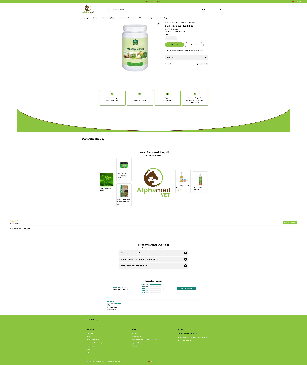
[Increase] (175, 38)
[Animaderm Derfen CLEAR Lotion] (200, 179)
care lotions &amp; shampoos (95, 343)
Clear (202, 9)
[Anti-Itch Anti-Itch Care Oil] (183, 177)
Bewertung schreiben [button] (186, 288)
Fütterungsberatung (92, 346)
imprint (134, 333)
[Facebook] (170, 64)
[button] (145, 284)
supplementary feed (93, 339)
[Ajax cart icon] (220, 9)
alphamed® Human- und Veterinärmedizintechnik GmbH (106, 361)
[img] (110, 301)
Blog (88, 352)
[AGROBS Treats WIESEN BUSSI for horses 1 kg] (124, 191)
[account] (223, 9)
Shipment (135, 346)
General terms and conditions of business (144, 339)
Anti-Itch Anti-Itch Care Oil (182, 186)
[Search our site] (110, 9)
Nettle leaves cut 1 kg (105, 188)
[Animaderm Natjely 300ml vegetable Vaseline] (124, 165)
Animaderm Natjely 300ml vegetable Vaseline (122, 175)
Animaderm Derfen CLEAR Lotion (198, 188)
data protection (136, 336)
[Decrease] (167, 38)
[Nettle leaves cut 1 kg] (106, 180)
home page (90, 333)
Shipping (173, 31)
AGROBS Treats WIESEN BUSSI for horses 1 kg (123, 200)
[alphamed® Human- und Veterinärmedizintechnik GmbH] (88, 9)
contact (89, 349)
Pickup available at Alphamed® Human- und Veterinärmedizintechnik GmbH (185, 51)
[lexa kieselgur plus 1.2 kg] (159, 24)
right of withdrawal (138, 343)
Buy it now (194, 45)
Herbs (88, 336)
